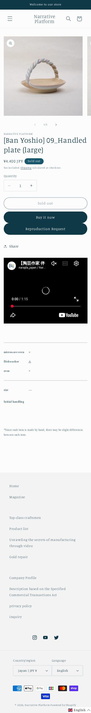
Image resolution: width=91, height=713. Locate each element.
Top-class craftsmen (25, 518)
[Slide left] (35, 124)
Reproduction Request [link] (45, 229)
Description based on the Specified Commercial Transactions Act (37, 592)
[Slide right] (56, 124)
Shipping (26, 167)
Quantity (10, 176)
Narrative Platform (37, 705)
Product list (18, 529)
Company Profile (22, 578)
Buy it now (45, 217)
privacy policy (20, 606)
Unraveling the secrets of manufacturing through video (42, 543)
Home (14, 486)
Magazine (17, 497)
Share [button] (14, 246)
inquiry (15, 617)
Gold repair (18, 557)
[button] (9, 18)
